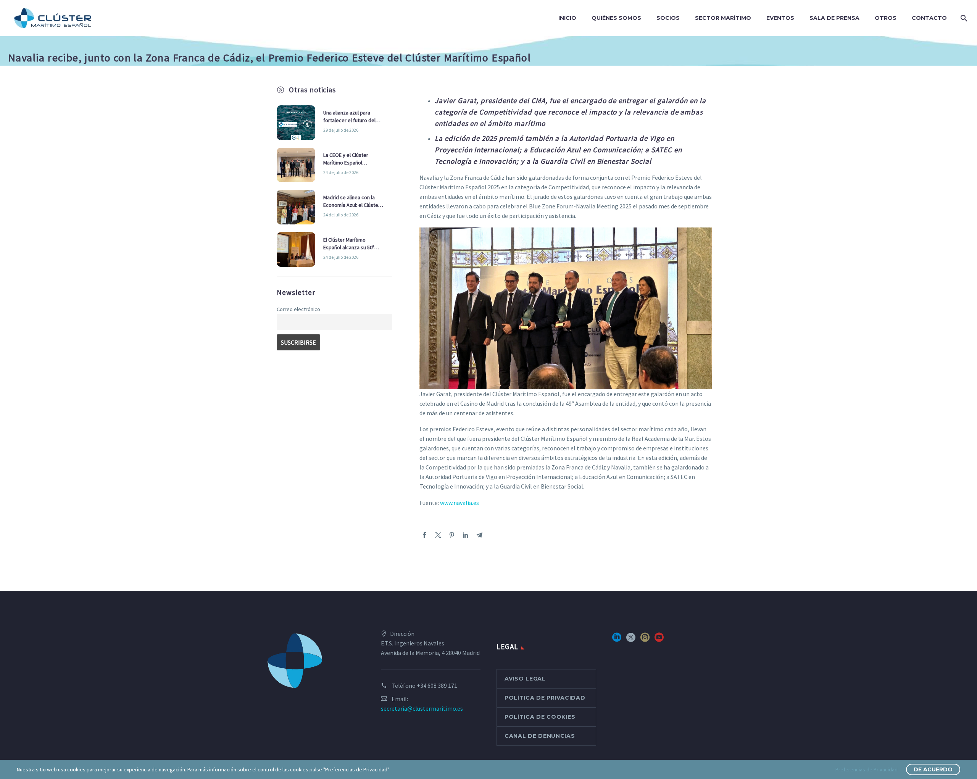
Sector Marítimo (723, 18)
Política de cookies (540, 716)
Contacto (929, 18)
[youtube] (659, 640)
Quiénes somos (616, 18)
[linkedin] (616, 640)
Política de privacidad (545, 697)
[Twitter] (438, 535)
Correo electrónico (298, 309)
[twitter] (630, 640)
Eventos (780, 18)
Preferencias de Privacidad (866, 769)
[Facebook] (424, 535)
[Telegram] (479, 535)
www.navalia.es (459, 502)
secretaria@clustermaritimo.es (422, 708)
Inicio (567, 18)
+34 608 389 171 (437, 685)
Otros (885, 18)
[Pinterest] (452, 535)
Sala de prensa (834, 18)
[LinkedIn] (466, 535)
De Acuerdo (933, 769)
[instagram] (645, 640)
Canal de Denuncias (540, 735)
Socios (668, 18)
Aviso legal (525, 678)
